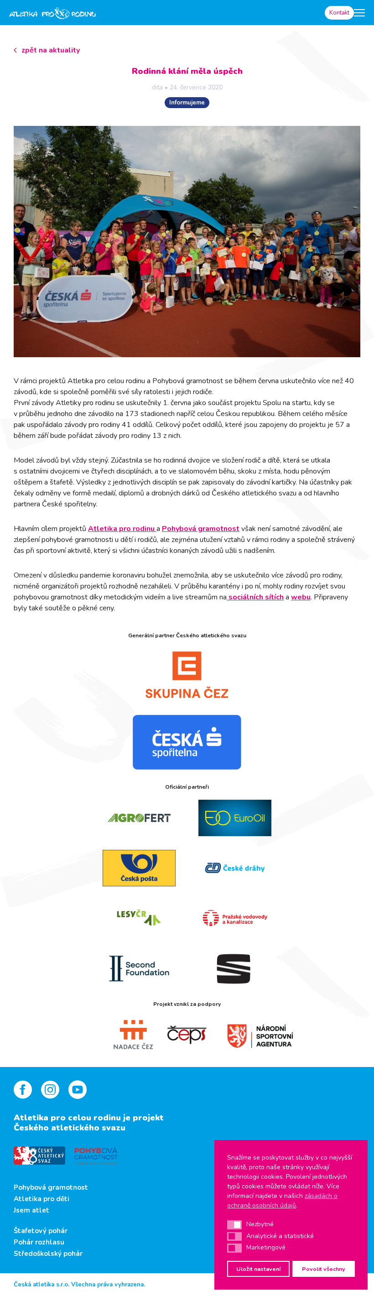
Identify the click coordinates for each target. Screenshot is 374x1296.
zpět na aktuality (50, 50)
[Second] (139, 968)
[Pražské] (235, 918)
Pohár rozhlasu (39, 1242)
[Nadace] (123, 1035)
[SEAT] (235, 968)
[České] (235, 868)
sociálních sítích (255, 597)
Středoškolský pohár (48, 1253)
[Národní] (250, 1035)
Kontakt (339, 13)
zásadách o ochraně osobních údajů (282, 1201)
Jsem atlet (31, 1210)
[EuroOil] (235, 818)
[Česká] (187, 742)
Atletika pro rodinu (122, 529)
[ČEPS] (187, 1035)
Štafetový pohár (41, 1230)
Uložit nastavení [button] (258, 1269)
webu (301, 597)
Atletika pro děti (41, 1198)
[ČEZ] (187, 674)
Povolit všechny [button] (323, 1269)
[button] (234, 1224)
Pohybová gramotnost (200, 529)
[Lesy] (139, 918)
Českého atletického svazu (69, 1127)
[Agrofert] (139, 818)
